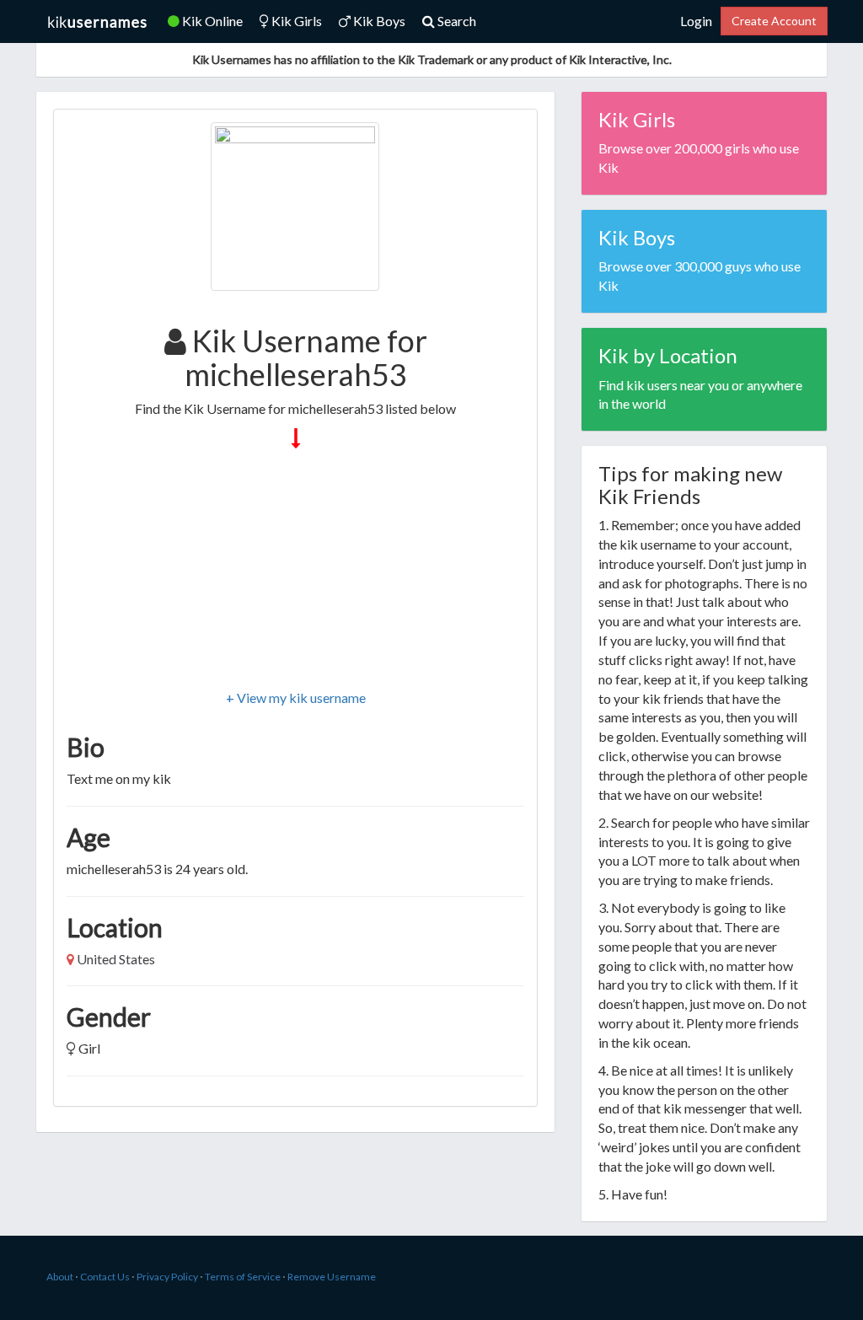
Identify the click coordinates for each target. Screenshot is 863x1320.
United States (116, 959)
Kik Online (211, 21)
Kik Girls (295, 21)
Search (455, 21)
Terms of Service (243, 1276)
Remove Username (331, 1276)
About (59, 1276)
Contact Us (105, 1276)
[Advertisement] (295, 571)
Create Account (774, 20)
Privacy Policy (167, 1276)
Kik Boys (378, 21)
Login (696, 21)
